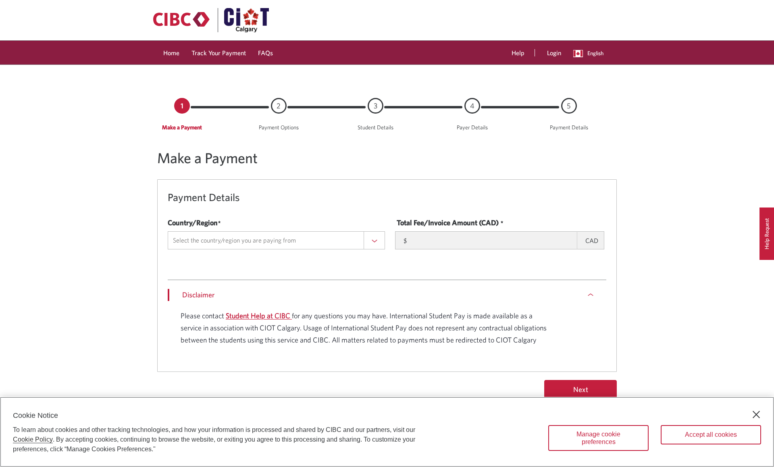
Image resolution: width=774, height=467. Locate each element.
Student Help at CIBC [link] (259, 315)
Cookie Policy (33, 439)
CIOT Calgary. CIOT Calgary (364, 327)
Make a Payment (182, 127)
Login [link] (554, 52)
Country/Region (193, 222)
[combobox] (276, 240)
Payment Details (569, 127)
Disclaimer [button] (198, 295)
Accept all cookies (711, 434)
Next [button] (580, 389)
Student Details (375, 127)
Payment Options (279, 127)
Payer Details (472, 127)
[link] (171, 51)
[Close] (756, 414)
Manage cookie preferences (598, 438)
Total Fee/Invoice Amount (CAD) (447, 222)
